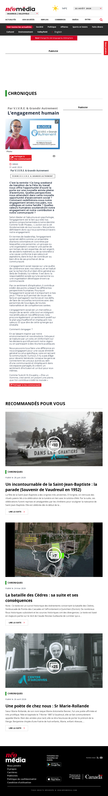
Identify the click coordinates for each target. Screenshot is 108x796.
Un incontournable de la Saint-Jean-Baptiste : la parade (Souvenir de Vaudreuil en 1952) (51, 487)
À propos (11, 769)
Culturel (10, 32)
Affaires (64, 27)
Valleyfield (42, 32)
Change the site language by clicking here (54, 38)
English (58, 31)
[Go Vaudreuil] (15, 757)
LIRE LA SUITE (15, 511)
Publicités (12, 775)
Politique (52, 27)
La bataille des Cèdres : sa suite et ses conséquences (41, 597)
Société (39, 27)
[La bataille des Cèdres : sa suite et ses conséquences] (54, 549)
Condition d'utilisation (19, 782)
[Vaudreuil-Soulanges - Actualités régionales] (20, 8)
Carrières (12, 772)
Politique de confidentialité (21, 779)
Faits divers (97, 27)
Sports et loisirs (80, 27)
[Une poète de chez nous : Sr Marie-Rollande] (54, 660)
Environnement (25, 32)
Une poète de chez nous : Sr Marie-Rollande (47, 706)
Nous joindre (14, 765)
